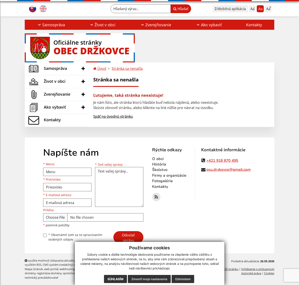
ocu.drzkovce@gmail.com (228, 169)
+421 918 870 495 (222, 160)
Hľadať (182, 8)
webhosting (67, 269)
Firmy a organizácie (169, 175)
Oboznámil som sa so (75, 237)
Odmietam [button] (183, 279)
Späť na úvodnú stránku (113, 116)
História (159, 164)
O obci (158, 158)
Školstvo (159, 169)
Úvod (101, 68)
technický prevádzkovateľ (41, 278)
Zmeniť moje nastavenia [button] (149, 279)
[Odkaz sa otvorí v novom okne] (156, 197)
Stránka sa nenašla (127, 68)
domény (30, 273)
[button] (51, 25)
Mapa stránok (34, 269)
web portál (51, 269)
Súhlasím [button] (115, 279)
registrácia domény (49, 273)
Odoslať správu (128, 238)
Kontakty (254, 24)
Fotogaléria (162, 180)
